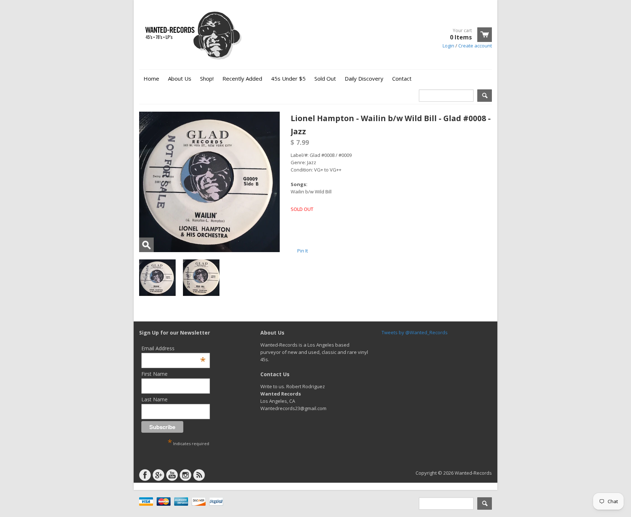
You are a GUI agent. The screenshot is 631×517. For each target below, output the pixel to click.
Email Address (173, 348)
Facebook (145, 475)
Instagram (185, 475)
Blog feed (199, 475)
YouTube (172, 475)
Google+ (158, 475)
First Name (154, 373)
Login (448, 45)
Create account (475, 45)
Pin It (302, 250)
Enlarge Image (146, 245)
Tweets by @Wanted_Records (415, 332)
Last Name (154, 399)
